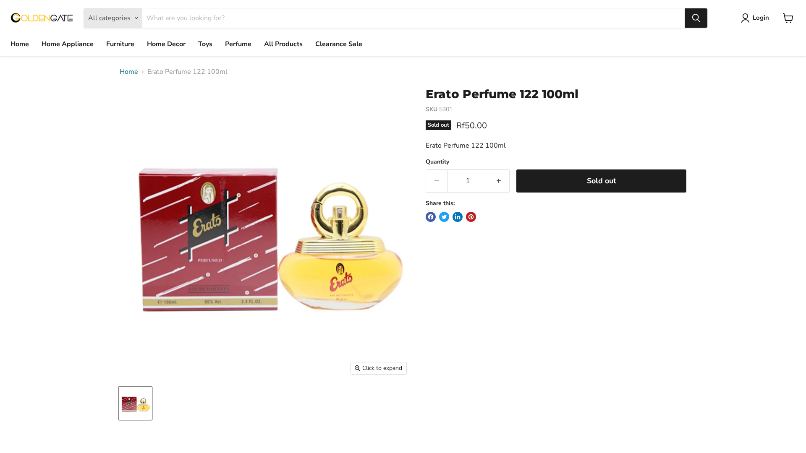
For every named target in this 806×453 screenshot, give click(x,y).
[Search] (696, 18)
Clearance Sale (338, 44)
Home (19, 44)
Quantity (437, 162)
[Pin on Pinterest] (471, 217)
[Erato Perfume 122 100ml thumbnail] (135, 403)
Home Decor (166, 44)
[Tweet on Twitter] (444, 217)
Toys (205, 44)
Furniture (120, 44)
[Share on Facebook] (431, 217)
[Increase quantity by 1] (499, 181)
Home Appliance (68, 44)
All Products (283, 44)
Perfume (238, 44)
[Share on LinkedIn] (458, 217)
